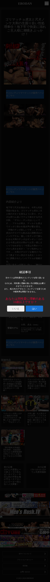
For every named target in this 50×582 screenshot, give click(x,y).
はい (34, 308)
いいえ (15, 308)
